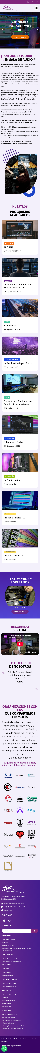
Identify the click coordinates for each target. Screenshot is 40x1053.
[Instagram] (9, 920)
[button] (36, 8)
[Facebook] (4, 920)
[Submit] (34, 931)
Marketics (18, 1046)
